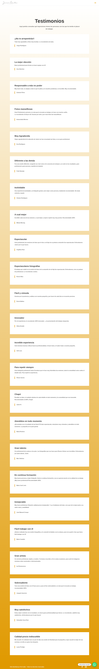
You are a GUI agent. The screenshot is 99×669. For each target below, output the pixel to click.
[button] (94, 664)
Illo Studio (23, 667)
